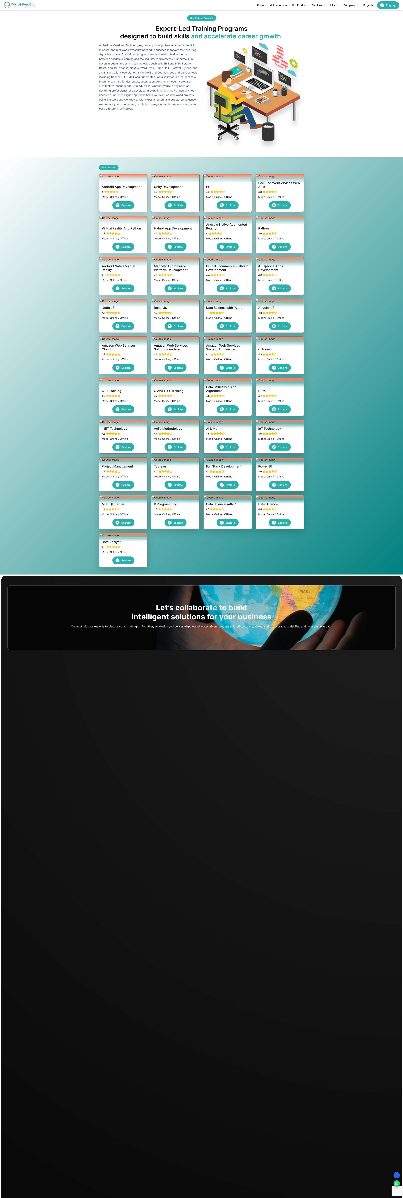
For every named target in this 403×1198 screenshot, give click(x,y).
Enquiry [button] (390, 5)
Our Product (299, 5)
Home (260, 5)
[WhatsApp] (397, 1183)
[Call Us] (397, 1175)
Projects (368, 5)
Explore (126, 205)
